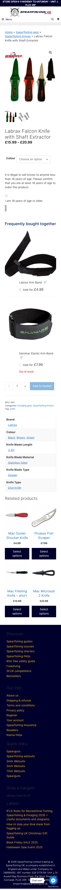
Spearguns (13, 751)
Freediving (13, 666)
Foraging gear (25, 405)
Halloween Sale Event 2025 (24, 847)
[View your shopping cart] (58, 19)
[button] (50, 52)
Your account (15, 720)
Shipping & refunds (19, 700)
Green (30, 437)
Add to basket (42, 386)
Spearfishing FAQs (18, 656)
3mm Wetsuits (16, 761)
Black (11, 437)
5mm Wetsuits (16, 766)
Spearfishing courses (20, 646)
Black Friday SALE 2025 (22, 842)
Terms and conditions (21, 705)
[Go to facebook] (53, 880)
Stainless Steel (17, 462)
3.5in (11, 450)
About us (12, 695)
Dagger (12, 475)
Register (12, 715)
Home (9, 32)
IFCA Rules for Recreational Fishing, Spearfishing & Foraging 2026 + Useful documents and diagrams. (30, 815)
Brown (21, 437)
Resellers (12, 730)
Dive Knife (14, 487)
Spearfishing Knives (18, 36)
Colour (10, 158)
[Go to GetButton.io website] (53, 887)
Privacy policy (15, 710)
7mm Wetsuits (16, 771)
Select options (17, 553)
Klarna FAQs (14, 735)
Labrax (12, 425)
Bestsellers (14, 676)
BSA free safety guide (21, 661)
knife (12, 409)
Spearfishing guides (20, 641)
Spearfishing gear (27, 32)
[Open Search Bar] (52, 19)
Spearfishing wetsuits (21, 756)
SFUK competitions (19, 671)
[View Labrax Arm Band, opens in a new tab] (45, 282)
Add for (32, 289)
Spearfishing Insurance (21, 725)
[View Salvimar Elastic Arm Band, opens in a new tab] (21, 357)
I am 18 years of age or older (24, 200)
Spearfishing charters (21, 651)
